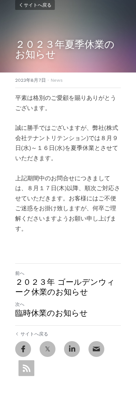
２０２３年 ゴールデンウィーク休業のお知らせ (65, 287)
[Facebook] (23, 349)
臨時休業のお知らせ (51, 313)
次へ (19, 304)
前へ (19, 273)
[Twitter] (47, 349)
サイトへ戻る (37, 5)
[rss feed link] (26, 368)
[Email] (96, 349)
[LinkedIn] (72, 349)
